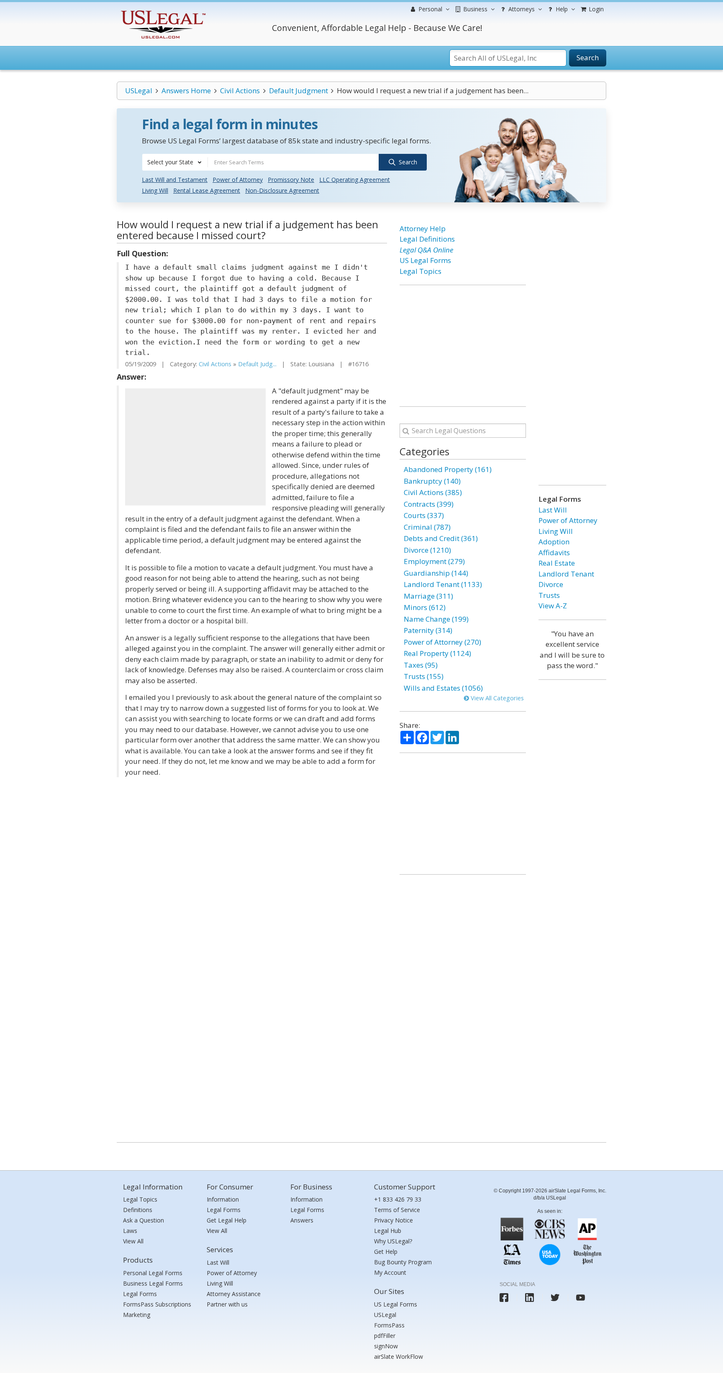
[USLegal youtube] (580, 1297)
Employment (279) (434, 561)
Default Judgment (298, 90)
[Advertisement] (195, 446)
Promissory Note (291, 180)
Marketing (136, 1315)
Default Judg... (257, 364)
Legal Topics (420, 271)
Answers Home (186, 90)
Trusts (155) (424, 676)
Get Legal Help (226, 1220)
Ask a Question (143, 1220)
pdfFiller (384, 1336)
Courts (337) (424, 515)
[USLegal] (162, 11)
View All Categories (496, 698)
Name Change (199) (436, 619)
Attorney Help (423, 228)
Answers (301, 1220)
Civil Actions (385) (433, 492)
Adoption (553, 541)
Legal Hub (387, 1231)
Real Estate (556, 563)
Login (595, 9)
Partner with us (227, 1304)
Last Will (552, 510)
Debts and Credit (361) (441, 538)
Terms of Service (397, 1210)
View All (133, 1241)
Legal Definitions (427, 239)
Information (223, 1199)
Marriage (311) (428, 596)
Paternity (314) (428, 630)
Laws (130, 1231)
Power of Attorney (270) (442, 642)
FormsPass (389, 1325)
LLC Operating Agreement (354, 180)
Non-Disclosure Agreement (282, 190)
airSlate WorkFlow (398, 1356)
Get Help (385, 1252)
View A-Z (552, 605)
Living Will (155, 190)
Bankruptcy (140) (432, 481)
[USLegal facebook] (504, 1297)
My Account (390, 1272)
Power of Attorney (238, 180)
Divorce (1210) (427, 550)
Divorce (550, 584)
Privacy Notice (393, 1220)
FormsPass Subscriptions (157, 1304)
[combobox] (175, 162)
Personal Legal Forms (152, 1273)
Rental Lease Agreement (206, 190)
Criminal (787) (427, 527)
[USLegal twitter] (555, 1297)
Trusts (549, 595)
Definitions (137, 1210)
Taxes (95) (421, 665)
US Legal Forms (425, 260)
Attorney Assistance (234, 1294)
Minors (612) (425, 607)
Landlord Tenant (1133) (443, 584)
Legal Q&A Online (426, 250)
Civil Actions (240, 90)
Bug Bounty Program (403, 1262)
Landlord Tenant (566, 574)
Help (561, 9)
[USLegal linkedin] (529, 1297)
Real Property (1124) (437, 653)
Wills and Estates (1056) (443, 688)
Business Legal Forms (153, 1283)
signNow (386, 1346)
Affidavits (554, 552)
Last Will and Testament (175, 180)
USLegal (138, 90)
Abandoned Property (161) (448, 469)
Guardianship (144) (436, 573)
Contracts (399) (429, 504)
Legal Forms (140, 1294)
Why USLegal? (393, 1241)
